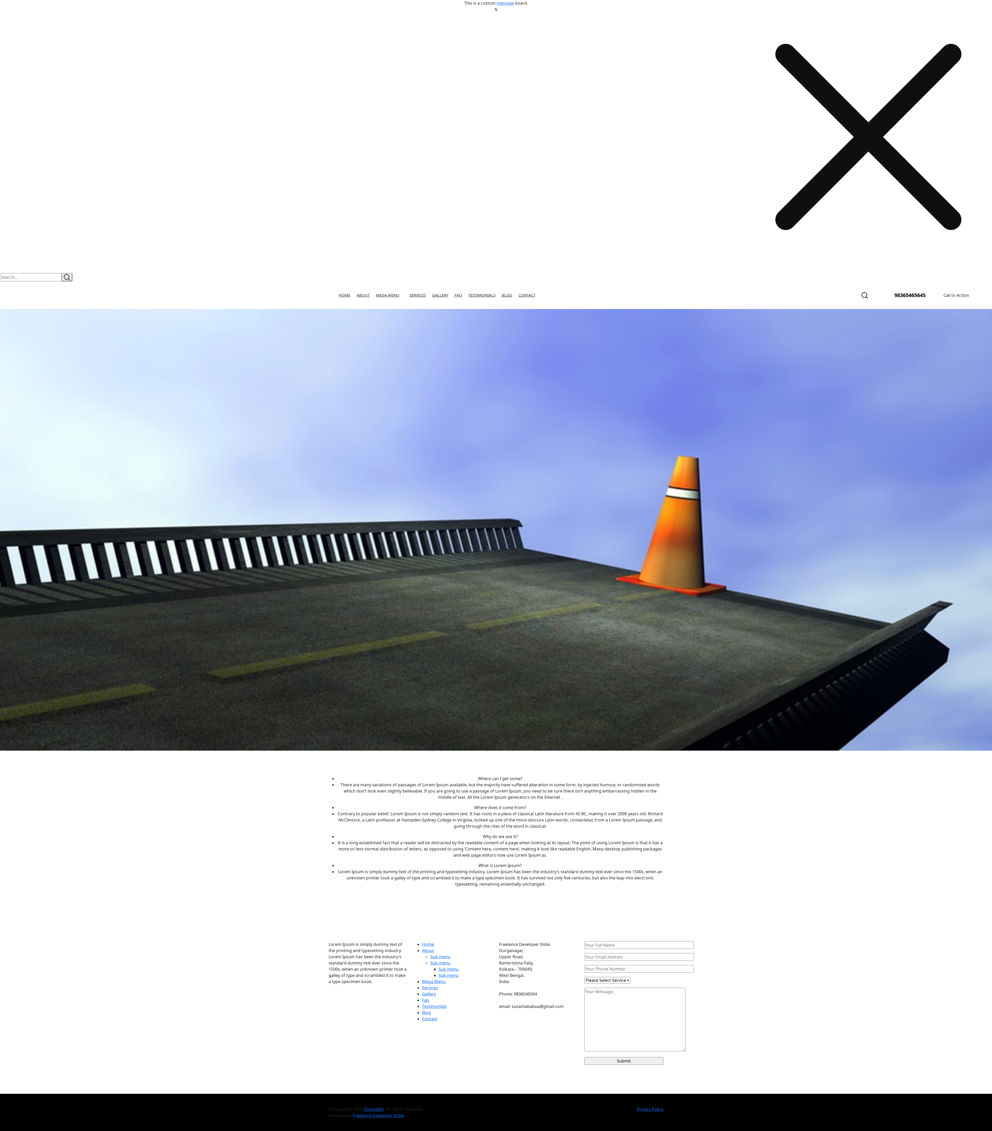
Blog (507, 295)
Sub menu (440, 957)
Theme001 (374, 1109)
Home (344, 295)
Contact (527, 295)
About (363, 295)
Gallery (440, 295)
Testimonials (481, 295)
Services (417, 295)
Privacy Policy (650, 1109)
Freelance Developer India (378, 1115)
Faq (458, 295)
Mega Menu (387, 295)
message (505, 3)
